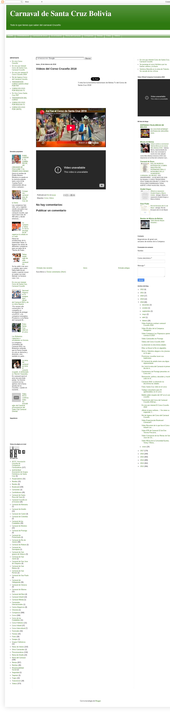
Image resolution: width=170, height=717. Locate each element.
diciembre (146, 305)
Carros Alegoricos (18, 607)
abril (144, 317)
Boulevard (15, 487)
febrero (145, 321)
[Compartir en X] (69, 195)
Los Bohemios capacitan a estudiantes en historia (20, 338)
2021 (142, 293)
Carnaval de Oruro (40, 36)
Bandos (14, 484)
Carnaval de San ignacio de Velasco (19, 553)
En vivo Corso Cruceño (17, 62)
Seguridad (15, 672)
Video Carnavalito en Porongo (152, 339)
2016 (142, 454)
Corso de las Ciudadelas (16, 619)
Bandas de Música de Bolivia (151, 218)
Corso (46, 198)
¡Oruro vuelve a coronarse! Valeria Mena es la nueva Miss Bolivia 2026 (160, 146)
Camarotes (16, 490)
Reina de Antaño (18, 655)
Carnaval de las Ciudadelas (17, 522)
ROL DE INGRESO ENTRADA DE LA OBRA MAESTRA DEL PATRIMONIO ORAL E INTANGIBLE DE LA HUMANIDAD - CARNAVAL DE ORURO (153, 169)
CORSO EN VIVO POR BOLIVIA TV (18, 89)
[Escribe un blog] (67, 195)
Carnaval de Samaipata (16, 548)
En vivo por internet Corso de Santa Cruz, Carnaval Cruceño (20, 68)
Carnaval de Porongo (19, 531)
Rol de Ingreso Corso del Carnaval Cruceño (19, 78)
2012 (142, 466)
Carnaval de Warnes (19, 589)
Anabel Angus (145, 189)
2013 (142, 463)
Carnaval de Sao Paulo (20, 575)
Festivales (15, 631)
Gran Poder (144, 204)
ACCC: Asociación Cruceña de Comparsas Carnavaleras (18, 464)
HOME (10, 36)
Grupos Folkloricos (19, 642)
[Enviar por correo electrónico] (64, 195)
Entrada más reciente (44, 268)
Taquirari (15, 675)
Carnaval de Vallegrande (16, 581)
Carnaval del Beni (18, 594)
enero (144, 447)
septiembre (146, 311)
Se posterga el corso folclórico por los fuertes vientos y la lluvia (153, 65)
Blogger (98, 701)
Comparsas (88, 36)
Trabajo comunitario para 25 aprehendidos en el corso (152, 391)
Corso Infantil (17, 625)
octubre (145, 308)
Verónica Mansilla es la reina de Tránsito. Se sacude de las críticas (154, 70)
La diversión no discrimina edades (154, 345)
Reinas (100, 36)
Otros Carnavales (18, 649)
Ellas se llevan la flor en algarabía (154, 348)
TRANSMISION (23, 36)
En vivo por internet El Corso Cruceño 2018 (20, 74)
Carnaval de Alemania (20, 504)
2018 (142, 302)
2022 (142, 289)
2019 (142, 299)
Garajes (15, 639)
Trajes (14, 678)
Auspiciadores (17, 479)
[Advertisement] (90, 47)
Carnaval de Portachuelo (16, 536)
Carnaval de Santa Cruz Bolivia (60, 13)
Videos (117, 36)
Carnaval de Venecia (19, 585)
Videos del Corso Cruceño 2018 (153, 342)
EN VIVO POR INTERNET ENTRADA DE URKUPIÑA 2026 (159, 131)
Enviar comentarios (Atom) (56, 272)
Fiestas (14, 634)
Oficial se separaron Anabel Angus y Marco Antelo (158, 193)
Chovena (15, 610)
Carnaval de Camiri (19, 514)
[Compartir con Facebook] (71, 195)
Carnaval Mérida (18, 600)
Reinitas (15, 665)
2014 (142, 460)
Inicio (85, 268)
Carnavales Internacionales (17, 603)
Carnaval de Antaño (19, 509)
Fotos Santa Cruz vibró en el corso (25, 328)
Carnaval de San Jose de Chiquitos (20, 562)
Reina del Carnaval (73, 36)
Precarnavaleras (18, 652)
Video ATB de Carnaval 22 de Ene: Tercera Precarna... (154, 431)
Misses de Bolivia (147, 142)
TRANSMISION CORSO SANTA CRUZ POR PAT (20, 84)
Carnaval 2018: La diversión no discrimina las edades (153, 383)
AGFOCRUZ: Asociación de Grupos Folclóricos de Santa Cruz (20, 473)
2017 (142, 451)
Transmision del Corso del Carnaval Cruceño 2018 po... (154, 401)
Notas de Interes (18, 647)
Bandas (14, 481)
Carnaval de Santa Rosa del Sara (18, 496)
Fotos (108, 36)
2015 (142, 457)
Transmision (16, 681)
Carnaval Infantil (18, 597)
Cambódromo (17, 492)
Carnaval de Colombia (20, 517)
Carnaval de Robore (19, 545)
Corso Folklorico (18, 623)
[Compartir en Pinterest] (74, 195)
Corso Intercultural (18, 628)
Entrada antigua (124, 268)
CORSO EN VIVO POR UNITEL (18, 108)
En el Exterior (56, 36)
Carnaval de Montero (19, 526)
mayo (144, 314)
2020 (142, 296)
